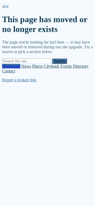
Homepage (11, 66)
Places (37, 66)
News (26, 66)
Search (59, 61)
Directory (81, 66)
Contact (8, 71)
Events (66, 66)
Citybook (51, 66)
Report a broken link (19, 80)
